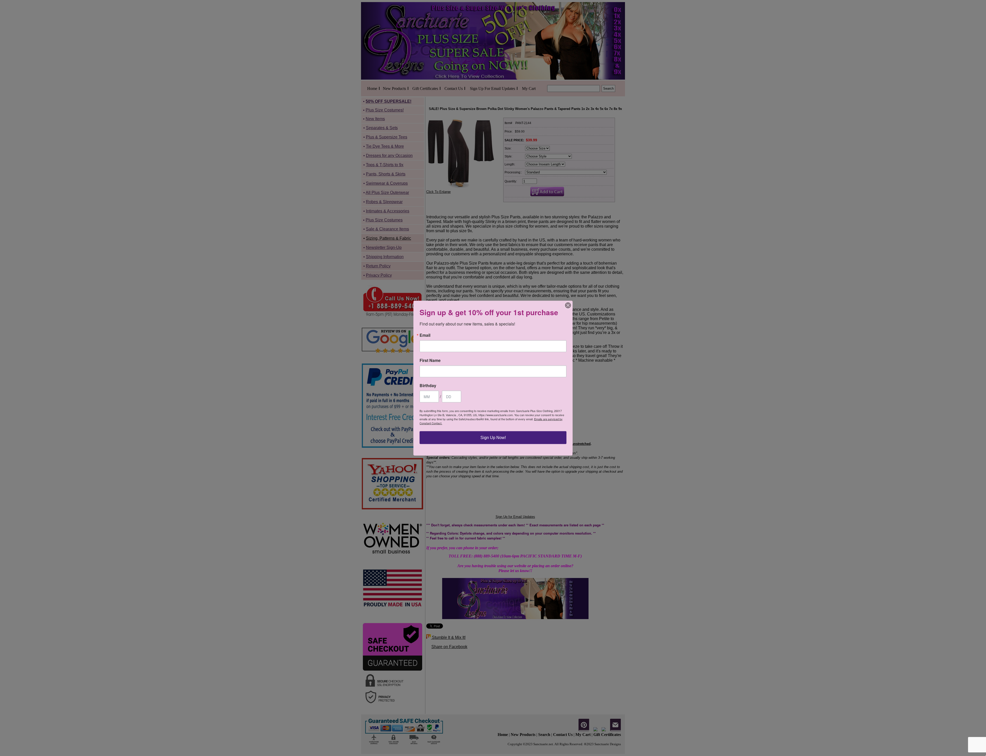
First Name (430, 360)
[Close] (568, 305)
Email (425, 335)
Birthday (428, 385)
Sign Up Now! (493, 437)
